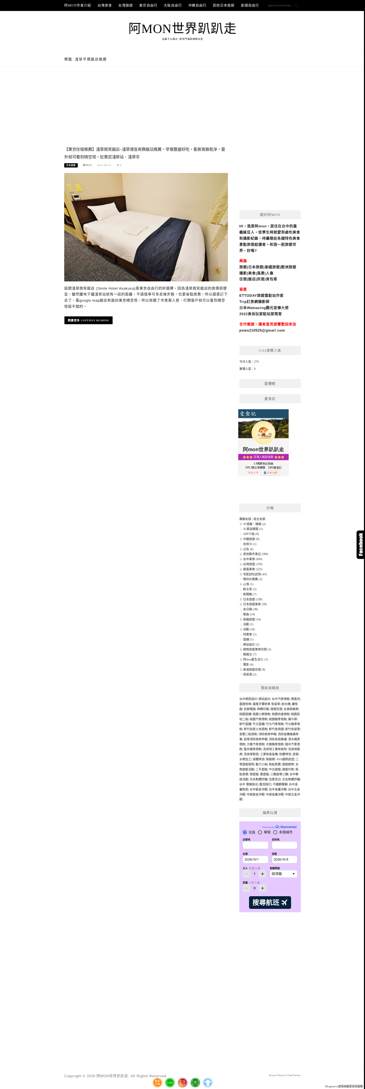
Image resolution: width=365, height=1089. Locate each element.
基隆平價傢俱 (261, 704)
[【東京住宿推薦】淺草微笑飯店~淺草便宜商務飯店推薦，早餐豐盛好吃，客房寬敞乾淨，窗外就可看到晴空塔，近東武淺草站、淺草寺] (146, 226)
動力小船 (261, 764)
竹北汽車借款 (275, 724)
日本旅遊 (71, 165)
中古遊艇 (275, 769)
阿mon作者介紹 (77, 5)
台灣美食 (105, 5)
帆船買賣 (275, 764)
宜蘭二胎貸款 (248, 734)
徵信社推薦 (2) (252, 579)
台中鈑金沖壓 (258, 789)
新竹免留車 (292, 729)
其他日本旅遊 (223, 5)
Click (361, 544)
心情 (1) (248, 584)
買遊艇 (254, 774)
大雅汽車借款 (255, 744)
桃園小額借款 (261, 714)
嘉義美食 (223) (252, 569)
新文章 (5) (249, 589)
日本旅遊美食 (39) (255, 604)
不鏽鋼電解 (280, 784)
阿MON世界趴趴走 (182, 29)
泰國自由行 (250, 5)
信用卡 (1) (249, 544)
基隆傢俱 (245, 704)
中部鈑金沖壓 (255, 794)
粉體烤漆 (285, 754)
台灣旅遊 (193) (252, 564)
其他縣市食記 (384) (255, 554)
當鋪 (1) (248, 639)
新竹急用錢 (276, 729)
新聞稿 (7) (249, 594)
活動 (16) (249, 629)
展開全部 (245, 519)
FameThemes (294, 1075)
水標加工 (245, 759)
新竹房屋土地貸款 (255, 729)
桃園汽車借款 (258, 719)
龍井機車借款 (252, 749)
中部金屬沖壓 (275, 794)
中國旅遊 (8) (251, 539)
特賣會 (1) (249, 634)
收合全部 (259, 519)
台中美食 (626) (252, 559)
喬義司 (295, 698)
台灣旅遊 (125, 5)
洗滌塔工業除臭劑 (275, 749)
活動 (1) (248, 624)
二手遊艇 (261, 769)
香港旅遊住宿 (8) (254, 669)
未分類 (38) (250, 609)
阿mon (87, 165)
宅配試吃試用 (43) (255, 574)
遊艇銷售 (288, 764)
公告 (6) (248, 549)
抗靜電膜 (250, 709)
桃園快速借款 (281, 714)
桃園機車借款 (278, 719)
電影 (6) (248, 664)
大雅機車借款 (275, 744)
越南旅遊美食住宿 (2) (257, 649)
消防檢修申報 (267, 734)
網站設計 (264, 698)
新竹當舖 (245, 724)
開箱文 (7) (249, 654)
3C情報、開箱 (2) (254, 524)
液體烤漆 (258, 759)
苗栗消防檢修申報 (255, 739)
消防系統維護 (278, 739)
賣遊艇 (264, 774)
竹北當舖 (258, 724)
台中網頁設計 (248, 698)
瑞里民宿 (276, 709)
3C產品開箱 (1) (253, 528)
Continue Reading (95, 320)
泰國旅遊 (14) (252, 619)
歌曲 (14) (249, 614)
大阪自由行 (173, 5)
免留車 (275, 704)
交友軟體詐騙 (258, 779)
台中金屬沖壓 (278, 789)
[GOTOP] (208, 1082)
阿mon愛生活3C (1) (255, 659)
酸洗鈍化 (265, 784)
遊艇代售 (288, 769)
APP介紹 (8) (251, 534)
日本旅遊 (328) (252, 599)
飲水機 (286, 704)
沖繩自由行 (197, 5)
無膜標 (270, 759)
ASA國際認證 (285, 759)
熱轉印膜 (263, 709)
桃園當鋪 (245, 714)
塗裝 (295, 754)
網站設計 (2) (251, 644)
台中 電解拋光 (248, 784)
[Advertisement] (146, 111)
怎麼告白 (275, 779)
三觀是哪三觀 (279, 774)
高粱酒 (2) (249, 674)
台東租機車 (291, 709)
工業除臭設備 (269, 754)
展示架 (292, 719)
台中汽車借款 (281, 698)
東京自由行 (148, 5)
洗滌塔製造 (251, 754)
